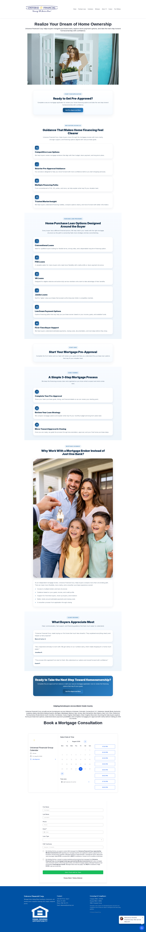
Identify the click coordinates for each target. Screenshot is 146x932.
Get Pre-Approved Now (73, 110)
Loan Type (46, 836)
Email (45, 829)
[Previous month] (67, 741)
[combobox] (43, 759)
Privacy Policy (68, 878)
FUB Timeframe (47, 844)
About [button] (103, 9)
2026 (78, 741)
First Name (46, 807)
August (74, 741)
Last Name (46, 814)
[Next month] (85, 741)
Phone (45, 821)
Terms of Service (77, 878)
